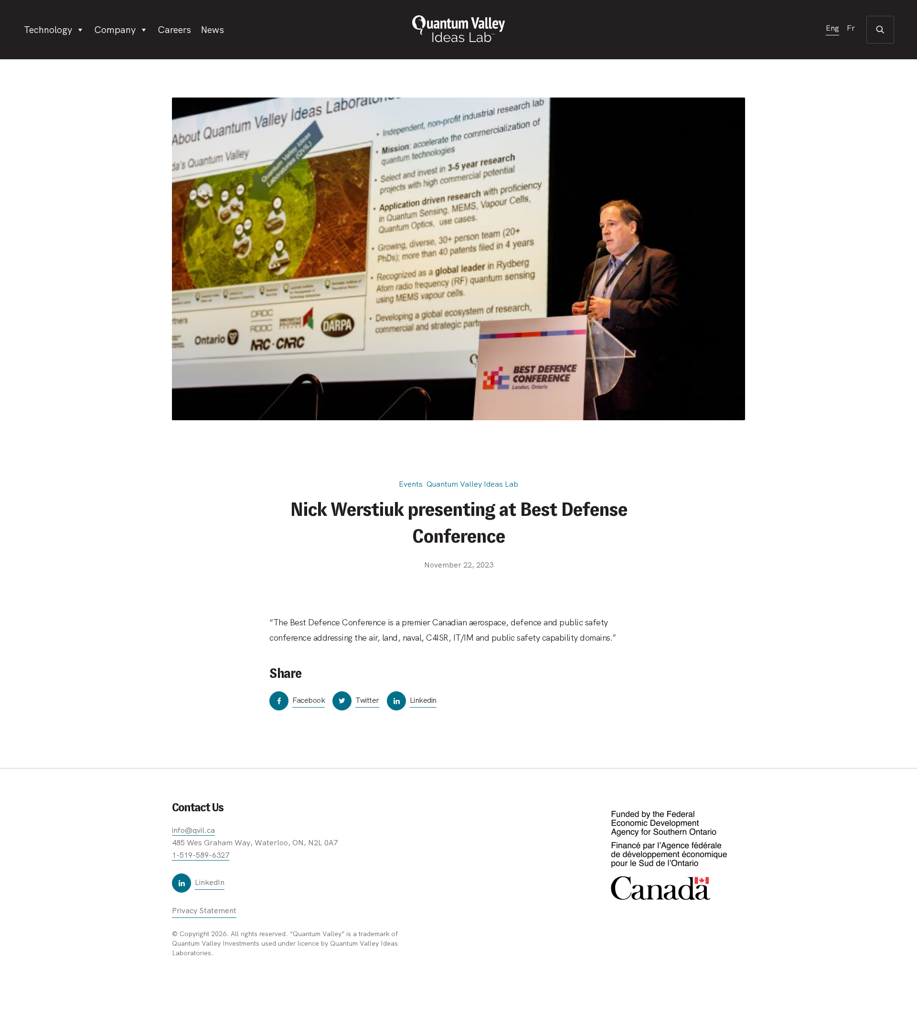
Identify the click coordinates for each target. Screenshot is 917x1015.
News (212, 29)
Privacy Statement (204, 911)
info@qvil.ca (193, 830)
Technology (48, 29)
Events (411, 484)
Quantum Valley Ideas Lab (472, 484)
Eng (832, 28)
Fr (851, 28)
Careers (174, 29)
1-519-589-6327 (200, 855)
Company (115, 29)
